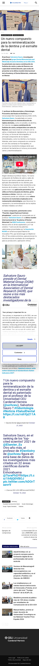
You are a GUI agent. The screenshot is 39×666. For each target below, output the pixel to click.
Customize (18, 352)
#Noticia (9, 411)
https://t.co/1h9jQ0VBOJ (19, 477)
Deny (19, 359)
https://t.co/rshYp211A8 (19, 415)
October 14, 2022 (19, 493)
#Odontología (23, 408)
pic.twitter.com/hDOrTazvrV (19, 483)
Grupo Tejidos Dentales (10, 506)
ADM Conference (18, 222)
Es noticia (5, 588)
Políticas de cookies (23, 658)
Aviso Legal (12, 658)
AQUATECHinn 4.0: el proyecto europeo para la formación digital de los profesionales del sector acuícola (24, 556)
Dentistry (14, 501)
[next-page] (6, 624)
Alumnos (5, 602)
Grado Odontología (27, 504)
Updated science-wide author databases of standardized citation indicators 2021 (19, 370)
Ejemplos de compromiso (6, 532)
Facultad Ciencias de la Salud (11, 504)
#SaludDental (25, 411)
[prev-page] (3, 624)
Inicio (2, 32)
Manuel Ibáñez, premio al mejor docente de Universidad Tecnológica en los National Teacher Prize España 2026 (25, 614)
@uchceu (11, 405)
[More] (29, 518)
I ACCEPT (19, 346)
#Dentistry (27, 451)
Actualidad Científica (7, 35)
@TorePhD (10, 475)
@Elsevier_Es (12, 444)
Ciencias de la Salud (18, 35)
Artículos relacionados (10, 546)
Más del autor (24, 546)
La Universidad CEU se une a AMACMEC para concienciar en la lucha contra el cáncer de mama (29, 535)
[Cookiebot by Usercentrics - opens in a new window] (28, 305)
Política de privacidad (14, 660)
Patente (21, 506)
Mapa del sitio (27, 660)
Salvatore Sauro (17, 57)
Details (30, 339)
